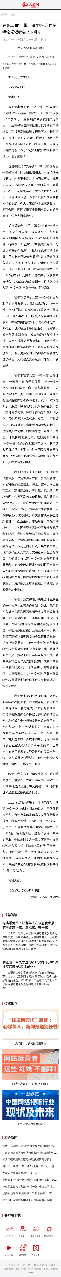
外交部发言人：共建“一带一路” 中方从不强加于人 (31, 1186)
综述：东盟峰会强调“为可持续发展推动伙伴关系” (30, 1146)
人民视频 (9, 1255)
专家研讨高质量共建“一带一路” (20, 1173)
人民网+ (22, 1236)
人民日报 (9, 1236)
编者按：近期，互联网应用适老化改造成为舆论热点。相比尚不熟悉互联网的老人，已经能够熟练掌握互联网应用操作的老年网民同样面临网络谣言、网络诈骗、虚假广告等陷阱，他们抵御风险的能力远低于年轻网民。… (29, 941)
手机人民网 (35, 1236)
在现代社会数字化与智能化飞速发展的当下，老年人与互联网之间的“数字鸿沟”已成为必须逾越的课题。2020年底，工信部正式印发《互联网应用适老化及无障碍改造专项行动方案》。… (29, 980)
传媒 (13, 14)
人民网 (3, 14)
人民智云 (22, 1255)
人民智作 (35, 1255)
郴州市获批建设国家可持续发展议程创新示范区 (29, 1159)
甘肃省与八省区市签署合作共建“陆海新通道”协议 (30, 1152)
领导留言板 (49, 1236)
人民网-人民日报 (45, 57)
